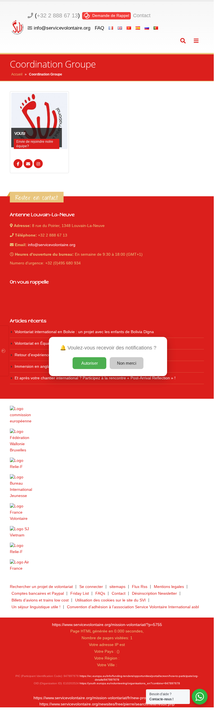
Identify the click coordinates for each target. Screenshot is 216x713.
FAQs (100, 593)
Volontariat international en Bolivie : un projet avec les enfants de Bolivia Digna (84, 332)
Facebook (18, 163)
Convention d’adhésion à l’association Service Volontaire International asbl (133, 607)
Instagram (38, 163)
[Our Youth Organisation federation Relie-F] (107, 464)
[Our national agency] (107, 486)
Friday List (79, 593)
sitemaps (117, 587)
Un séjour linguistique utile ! (36, 607)
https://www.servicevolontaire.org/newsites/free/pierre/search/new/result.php (107, 704)
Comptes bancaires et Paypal (38, 593)
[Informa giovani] (107, 549)
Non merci (126, 363)
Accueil (16, 74)
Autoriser (89, 363)
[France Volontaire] (107, 512)
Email (28, 163)
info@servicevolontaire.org (62, 27)
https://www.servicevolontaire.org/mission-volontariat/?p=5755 (107, 625)
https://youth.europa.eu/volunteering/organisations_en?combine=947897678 (130, 683)
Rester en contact (36, 197)
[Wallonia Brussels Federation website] (107, 441)
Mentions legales (169, 587)
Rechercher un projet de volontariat (41, 587)
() (57, 15)
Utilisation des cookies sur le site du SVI (110, 600)
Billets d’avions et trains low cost (40, 600)
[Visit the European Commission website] (107, 415)
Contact (141, 15)
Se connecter (91, 587)
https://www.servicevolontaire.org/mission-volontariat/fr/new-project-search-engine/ (106, 698)
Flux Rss (139, 587)
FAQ (99, 27)
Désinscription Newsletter (154, 593)
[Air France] (107, 565)
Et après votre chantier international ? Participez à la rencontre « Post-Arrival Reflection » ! (95, 378)
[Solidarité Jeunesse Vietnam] (107, 532)
